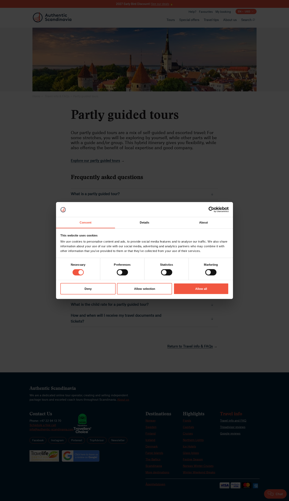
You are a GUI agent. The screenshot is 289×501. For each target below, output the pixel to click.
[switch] (122, 272)
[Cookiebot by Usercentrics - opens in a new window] (211, 209)
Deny (88, 288)
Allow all (201, 288)
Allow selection (144, 288)
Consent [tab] (85, 222)
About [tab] (203, 222)
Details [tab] (144, 222)
